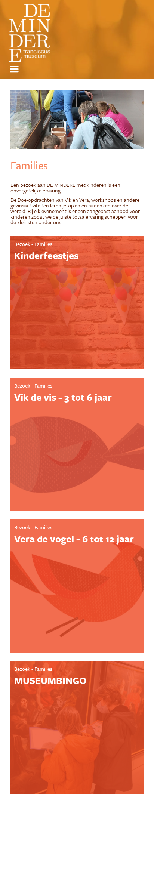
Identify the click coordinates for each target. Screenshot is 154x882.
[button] (15, 69)
